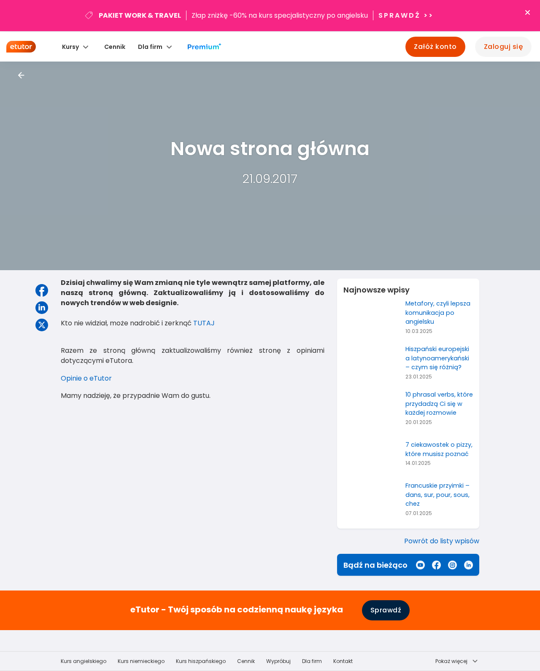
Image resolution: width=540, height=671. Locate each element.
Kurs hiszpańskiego (201, 661)
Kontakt (343, 661)
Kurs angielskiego (83, 661)
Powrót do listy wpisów (441, 541)
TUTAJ (204, 323)
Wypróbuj (278, 661)
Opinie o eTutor (86, 378)
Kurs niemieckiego (141, 661)
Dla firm (312, 661)
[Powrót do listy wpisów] (21, 75)
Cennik (114, 47)
